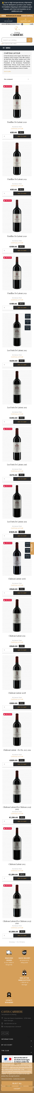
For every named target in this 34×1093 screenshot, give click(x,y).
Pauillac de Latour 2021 (17, 179)
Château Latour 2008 (17, 693)
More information (6, 1079)
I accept (17, 1089)
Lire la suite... (8, 71)
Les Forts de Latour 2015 (17, 407)
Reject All (17, 1083)
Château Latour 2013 (17, 864)
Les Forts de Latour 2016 (17, 464)
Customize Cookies (19, 1079)
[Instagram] (7, 1033)
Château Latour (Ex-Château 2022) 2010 (17, 922)
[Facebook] (3, 1033)
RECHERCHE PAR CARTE (9, 44)
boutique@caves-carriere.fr (12, 1027)
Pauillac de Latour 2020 (17, 122)
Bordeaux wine (12, 56)
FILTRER (32, 547)
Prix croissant (16, 79)
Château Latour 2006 (17, 579)
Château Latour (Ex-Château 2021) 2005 (17, 808)
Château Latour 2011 (17, 636)
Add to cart (22, 136)
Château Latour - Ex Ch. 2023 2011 (17, 750)
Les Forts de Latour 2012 (17, 350)
